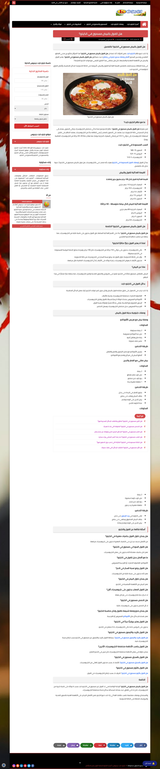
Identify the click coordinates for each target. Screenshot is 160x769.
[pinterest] (25, 765)
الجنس (46, 104)
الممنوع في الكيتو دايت (105, 39)
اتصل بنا (117, 2)
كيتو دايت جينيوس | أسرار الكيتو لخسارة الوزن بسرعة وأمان (105, 765)
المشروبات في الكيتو (74, 24)
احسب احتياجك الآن (31, 126)
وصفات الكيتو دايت (117, 24)
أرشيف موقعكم (75, 2)
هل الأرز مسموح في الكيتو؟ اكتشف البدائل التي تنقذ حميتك (121, 447)
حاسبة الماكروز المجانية (90, 2)
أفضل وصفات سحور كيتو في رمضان (116, 57)
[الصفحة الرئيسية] (144, 24)
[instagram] (14, 765)
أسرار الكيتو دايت (133, 24)
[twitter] (29, 765)
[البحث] (14, 2)
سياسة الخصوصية (141, 2)
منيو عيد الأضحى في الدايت (59, 2)
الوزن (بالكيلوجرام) (42, 77)
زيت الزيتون (125, 516)
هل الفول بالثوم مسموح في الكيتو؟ (134, 673)
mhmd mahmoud (27, 201)
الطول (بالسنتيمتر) (42, 86)
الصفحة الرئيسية (121, 39)
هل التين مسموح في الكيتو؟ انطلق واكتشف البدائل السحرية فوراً (120, 421)
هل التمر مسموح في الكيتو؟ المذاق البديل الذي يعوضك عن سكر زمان (118, 431)
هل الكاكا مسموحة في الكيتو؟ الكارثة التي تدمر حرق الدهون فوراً (119, 442)
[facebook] (32, 765)
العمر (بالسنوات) (43, 95)
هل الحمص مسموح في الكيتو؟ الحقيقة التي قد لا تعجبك (122, 426)
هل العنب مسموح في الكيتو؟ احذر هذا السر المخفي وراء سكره (120, 437)
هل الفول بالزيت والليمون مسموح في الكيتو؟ (131, 637)
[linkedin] (21, 765)
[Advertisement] (54, 12)
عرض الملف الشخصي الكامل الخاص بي (31, 226)
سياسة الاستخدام (128, 2)
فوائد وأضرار (57, 24)
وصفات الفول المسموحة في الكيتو (125, 162)
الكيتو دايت (131, 53)
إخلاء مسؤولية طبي (106, 2)
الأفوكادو (126, 616)
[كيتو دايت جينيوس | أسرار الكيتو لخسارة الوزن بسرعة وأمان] (131, 11)
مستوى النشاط (43, 114)
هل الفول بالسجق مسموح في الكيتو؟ (134, 662)
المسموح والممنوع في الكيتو (97, 24)
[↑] (80, 763)
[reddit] (17, 765)
